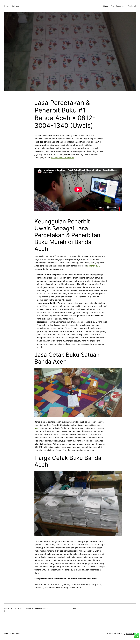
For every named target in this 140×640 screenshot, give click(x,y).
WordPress (131, 633)
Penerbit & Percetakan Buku (35, 608)
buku (36, 428)
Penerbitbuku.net (12, 6)
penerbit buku (93, 266)
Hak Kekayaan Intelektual (62, 157)
